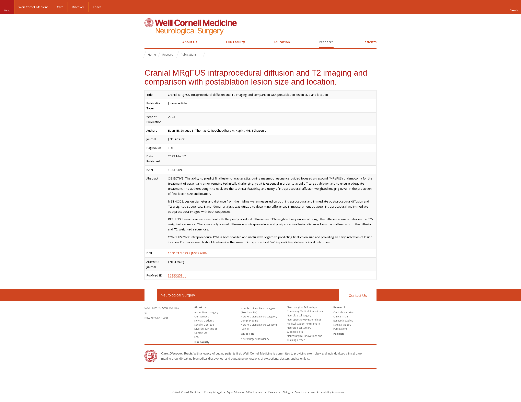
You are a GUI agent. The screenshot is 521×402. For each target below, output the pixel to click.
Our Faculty (235, 42)
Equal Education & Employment (245, 392)
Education (282, 42)
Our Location (150, 295)
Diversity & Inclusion (206, 328)
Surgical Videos (342, 324)
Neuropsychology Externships (304, 319)
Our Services (201, 316)
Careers (272, 392)
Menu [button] (7, 10)
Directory (300, 392)
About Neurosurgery (206, 312)
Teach (97, 7)
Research (326, 42)
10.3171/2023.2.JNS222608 (187, 253)
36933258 (175, 275)
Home (149, 42)
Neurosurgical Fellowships (302, 307)
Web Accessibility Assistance (327, 392)
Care (60, 7)
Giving (286, 392)
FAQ (196, 337)
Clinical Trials (340, 316)
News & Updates (204, 320)
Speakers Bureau (204, 324)
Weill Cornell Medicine (34, 7)
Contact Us (358, 296)
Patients (369, 42)
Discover (78, 7)
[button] (514, 7)
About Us (189, 42)
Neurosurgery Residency (255, 339)
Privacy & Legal (213, 392)
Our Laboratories (343, 312)
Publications (340, 328)
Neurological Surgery (178, 295)
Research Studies (343, 320)
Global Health (295, 332)
